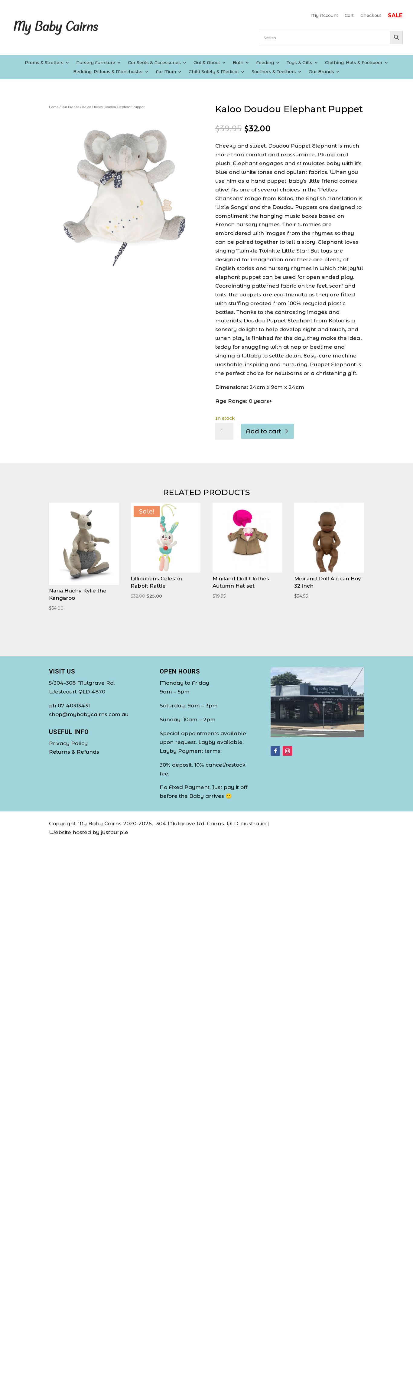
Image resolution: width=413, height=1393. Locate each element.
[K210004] (123, 267)
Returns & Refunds (74, 752)
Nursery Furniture (95, 62)
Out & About (206, 62)
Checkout (370, 15)
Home (54, 107)
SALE (395, 16)
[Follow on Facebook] (275, 751)
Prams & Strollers (44, 62)
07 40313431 (74, 706)
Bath (238, 62)
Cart (349, 15)
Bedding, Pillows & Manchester (108, 72)
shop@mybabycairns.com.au (88, 714)
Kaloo (86, 107)
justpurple (114, 832)
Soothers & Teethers (274, 72)
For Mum (166, 72)
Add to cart (263, 431)
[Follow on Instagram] (287, 751)
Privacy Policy (68, 743)
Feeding (265, 62)
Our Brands (321, 72)
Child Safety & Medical (214, 72)
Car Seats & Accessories (154, 62)
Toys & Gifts (299, 62)
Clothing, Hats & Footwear (353, 62)
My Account (324, 15)
